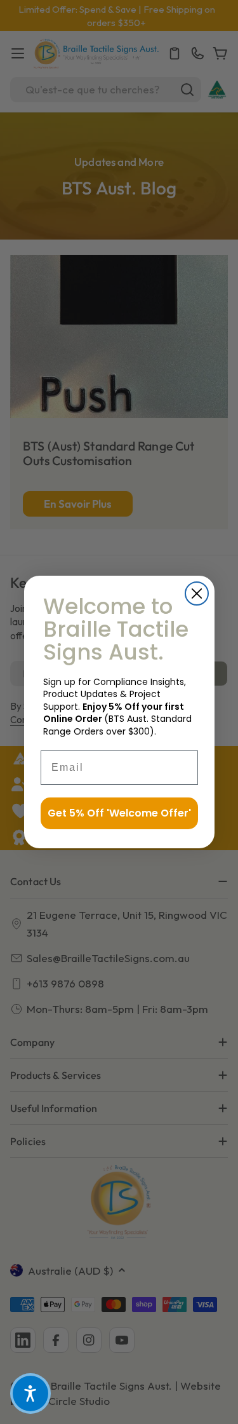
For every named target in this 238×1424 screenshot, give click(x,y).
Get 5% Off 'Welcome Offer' (119, 813)
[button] (30, 1393)
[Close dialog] (196, 593)
